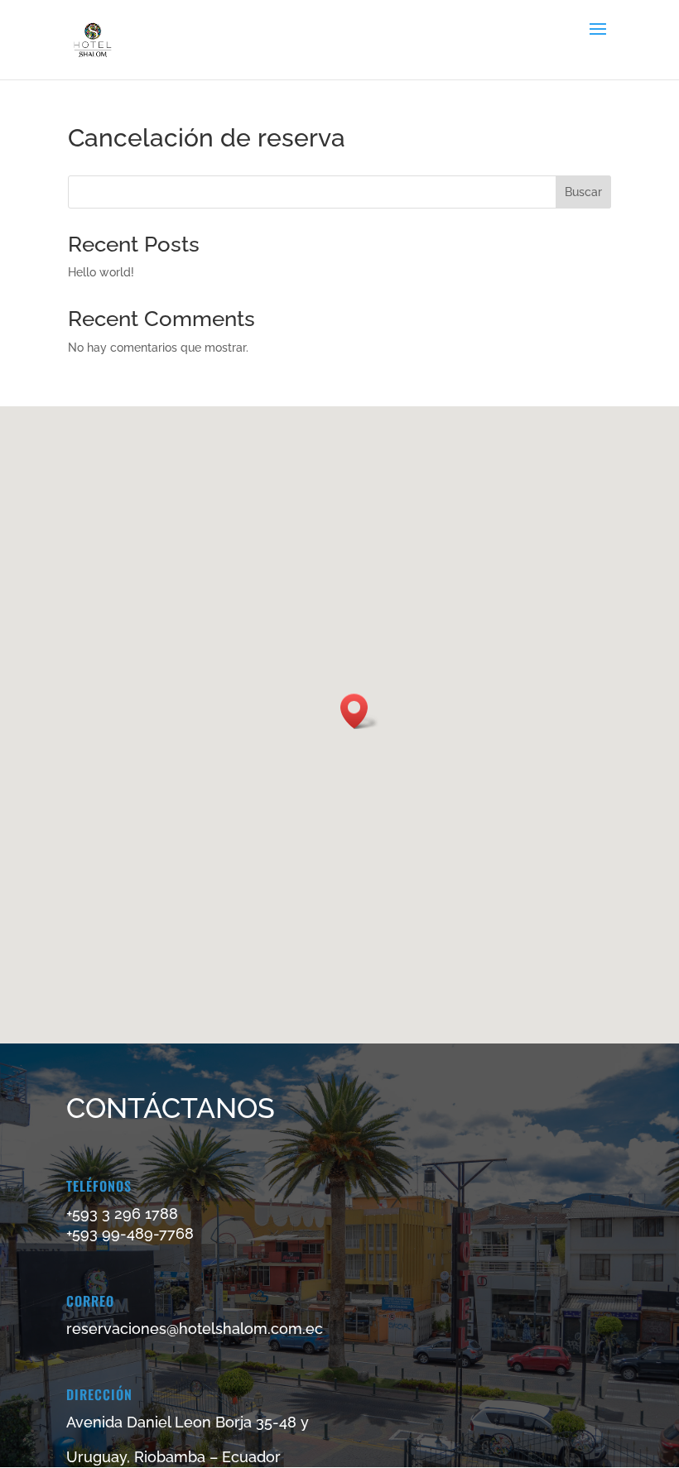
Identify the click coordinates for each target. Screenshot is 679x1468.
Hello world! (101, 272)
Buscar (583, 192)
